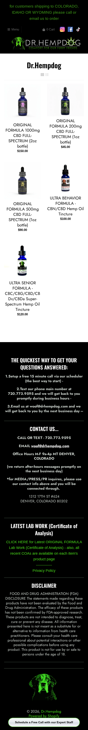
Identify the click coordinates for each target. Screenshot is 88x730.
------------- (44, 565)
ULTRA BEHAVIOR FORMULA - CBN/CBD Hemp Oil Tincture (65, 206)
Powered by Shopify (44, 716)
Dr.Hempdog (51, 711)
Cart (50, 29)
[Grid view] (42, 74)
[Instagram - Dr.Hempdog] (44, 509)
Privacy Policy (44, 571)
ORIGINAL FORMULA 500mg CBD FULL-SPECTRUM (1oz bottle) (23, 214)
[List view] (47, 74)
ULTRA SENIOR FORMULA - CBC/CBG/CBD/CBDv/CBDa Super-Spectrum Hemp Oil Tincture (22, 296)
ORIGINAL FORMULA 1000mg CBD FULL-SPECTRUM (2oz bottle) (23, 135)
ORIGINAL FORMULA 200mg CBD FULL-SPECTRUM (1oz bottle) (66, 131)
